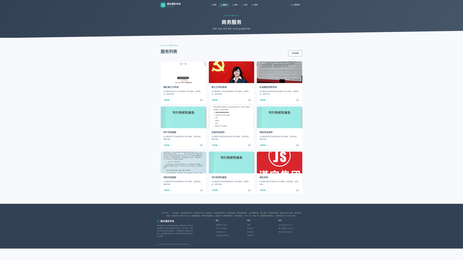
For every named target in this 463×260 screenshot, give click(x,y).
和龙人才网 (291, 216)
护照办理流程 (273, 213)
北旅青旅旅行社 (186, 213)
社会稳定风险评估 (222, 235)
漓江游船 (263, 213)
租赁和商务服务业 (267, 216)
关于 (246, 5)
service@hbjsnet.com (286, 225)
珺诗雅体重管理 (207, 216)
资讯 (236, 5)
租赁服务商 (195, 216)
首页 (214, 5)
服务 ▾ (225, 5)
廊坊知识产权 (199, 213)
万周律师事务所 (219, 213)
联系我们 (250, 235)
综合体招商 (231, 213)
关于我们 (250, 232)
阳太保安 (175, 213)
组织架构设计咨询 (286, 213)
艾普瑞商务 (238, 216)
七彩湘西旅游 (253, 213)
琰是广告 (255, 216)
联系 (256, 5)
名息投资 (208, 213)
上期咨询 (217, 216)
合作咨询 (295, 53)
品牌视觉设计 (281, 216)
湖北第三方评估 (221, 225)
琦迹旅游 (175, 216)
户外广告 (247, 216)
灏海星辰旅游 (242, 213)
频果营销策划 (228, 216)
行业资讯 (250, 228)
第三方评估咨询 (221, 228)
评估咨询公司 (220, 232)
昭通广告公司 (185, 216)
